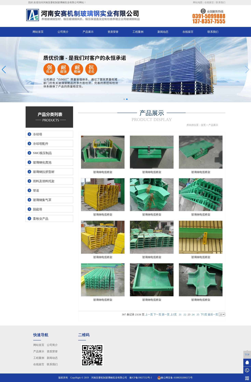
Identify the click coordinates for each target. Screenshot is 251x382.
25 (198, 314)
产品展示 (88, 31)
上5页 (173, 314)
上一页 (149, 314)
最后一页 (213, 314)
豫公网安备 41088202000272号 (177, 377)
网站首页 (38, 31)
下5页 (204, 314)
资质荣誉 (113, 31)
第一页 (166, 314)
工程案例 (138, 31)
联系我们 (220, 2)
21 (180, 314)
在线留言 (209, 2)
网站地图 (198, 2)
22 (185, 314)
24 (193, 314)
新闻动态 (162, 31)
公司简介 (63, 31)
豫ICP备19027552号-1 (140, 377)
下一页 (157, 314)
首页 (203, 125)
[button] (124, 99)
